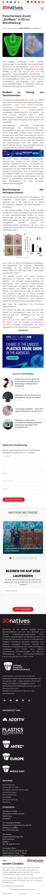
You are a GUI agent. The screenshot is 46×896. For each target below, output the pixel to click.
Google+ (29, 320)
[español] (35, 2)
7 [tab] (32, 558)
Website (5, 489)
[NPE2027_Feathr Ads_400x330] (23, 351)
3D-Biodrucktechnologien (26, 107)
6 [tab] (28, 558)
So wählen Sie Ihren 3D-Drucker (15, 790)
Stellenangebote (9, 795)
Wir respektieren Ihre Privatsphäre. (13, 886)
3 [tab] (18, 558)
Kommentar (6, 456)
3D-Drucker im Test (10, 787)
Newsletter (6, 797)
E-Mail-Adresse (8, 481)
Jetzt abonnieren (23, 609)
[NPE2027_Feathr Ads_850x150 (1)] (23, 153)
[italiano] (43, 2)
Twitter (17, 320)
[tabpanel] (23, 537)
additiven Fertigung (35, 646)
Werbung (6, 802)
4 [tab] (21, 558)
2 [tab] (14, 558)
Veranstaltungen (9, 792)
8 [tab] (35, 558)
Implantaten (34, 66)
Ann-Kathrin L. (25, 28)
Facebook (10, 320)
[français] (39, 2)
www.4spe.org (8, 693)
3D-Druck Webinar (10, 799)
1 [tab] (10, 558)
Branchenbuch (8, 785)
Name (4, 473)
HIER (14, 306)
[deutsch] (28, 2)
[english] (32, 2)
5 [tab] (25, 558)
